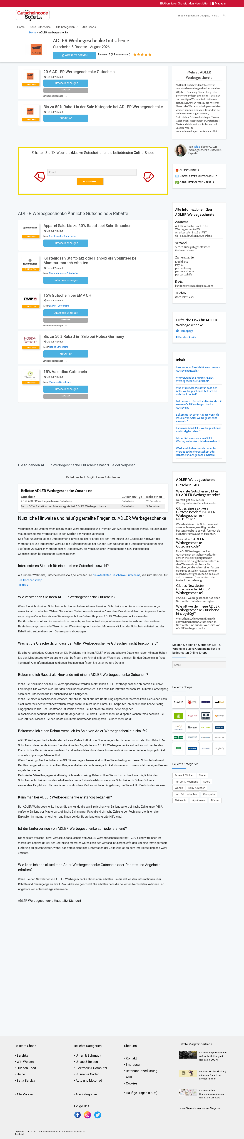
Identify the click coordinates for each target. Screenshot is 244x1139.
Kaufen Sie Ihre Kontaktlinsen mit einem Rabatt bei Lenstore (212, 1094)
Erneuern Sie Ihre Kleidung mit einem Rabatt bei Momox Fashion (212, 1075)
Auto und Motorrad (89, 1080)
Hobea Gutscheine (58, 347)
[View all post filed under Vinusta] (178, 702)
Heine (21, 1074)
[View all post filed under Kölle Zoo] (206, 727)
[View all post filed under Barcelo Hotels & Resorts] (192, 727)
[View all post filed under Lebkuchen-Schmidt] (192, 702)
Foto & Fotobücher (186, 794)
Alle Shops (89, 27)
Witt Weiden (25, 1062)
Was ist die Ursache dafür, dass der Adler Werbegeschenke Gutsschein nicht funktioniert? (196, 391)
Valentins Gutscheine (60, 382)
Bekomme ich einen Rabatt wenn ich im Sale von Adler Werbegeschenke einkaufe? (197, 418)
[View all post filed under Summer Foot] (192, 715)
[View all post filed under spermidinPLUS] (219, 737)
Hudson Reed (26, 1068)
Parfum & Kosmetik (186, 781)
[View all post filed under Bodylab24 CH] (219, 727)
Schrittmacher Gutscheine (62, 236)
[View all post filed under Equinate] (178, 727)
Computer (209, 794)
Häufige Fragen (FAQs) (142, 1093)
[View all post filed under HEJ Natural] (178, 715)
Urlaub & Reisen (87, 1062)
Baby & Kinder (196, 788)
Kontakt (131, 1058)
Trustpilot (19, 1134)
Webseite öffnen (76, 55)
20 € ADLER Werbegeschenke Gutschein (79, 72)
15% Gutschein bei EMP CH (67, 295)
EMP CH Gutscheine (59, 305)
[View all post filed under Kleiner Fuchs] (206, 702)
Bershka (22, 1055)
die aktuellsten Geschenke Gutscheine (116, 575)
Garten (94, 1074)
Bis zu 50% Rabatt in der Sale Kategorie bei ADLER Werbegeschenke (103, 107)
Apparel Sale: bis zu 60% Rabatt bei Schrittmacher (87, 225)
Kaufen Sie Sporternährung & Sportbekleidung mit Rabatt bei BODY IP (213, 1056)
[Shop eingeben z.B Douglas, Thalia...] (224, 15)
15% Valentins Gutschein (65, 371)
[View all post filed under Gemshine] (192, 737)
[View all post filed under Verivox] (219, 715)
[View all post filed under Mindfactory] (206, 748)
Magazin (220, 3)
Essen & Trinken (184, 775)
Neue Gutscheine (40, 27)
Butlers (23, 585)
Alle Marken (25, 1094)
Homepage (186, 330)
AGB (129, 1077)
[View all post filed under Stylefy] (219, 748)
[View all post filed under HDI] (178, 748)
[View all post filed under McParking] (192, 748)
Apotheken (198, 800)
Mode (202, 775)
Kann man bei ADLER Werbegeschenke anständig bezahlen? (198, 429)
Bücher (215, 800)
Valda (196, 146)
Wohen (179, 788)
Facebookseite (187, 337)
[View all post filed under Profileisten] (206, 737)
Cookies (132, 1083)
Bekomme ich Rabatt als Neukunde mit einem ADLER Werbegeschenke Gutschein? (199, 404)
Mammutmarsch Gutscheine (63, 273)
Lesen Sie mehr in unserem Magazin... (200, 1108)
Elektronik (180, 800)
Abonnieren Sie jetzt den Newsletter (185, 3)
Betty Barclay (26, 1080)
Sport (206, 781)
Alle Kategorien (65, 27)
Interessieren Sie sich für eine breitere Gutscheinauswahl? (198, 369)
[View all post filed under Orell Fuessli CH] (219, 702)
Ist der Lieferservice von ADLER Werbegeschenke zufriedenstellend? (198, 440)
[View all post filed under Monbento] (206, 715)
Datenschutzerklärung (141, 1071)
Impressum (134, 1064)
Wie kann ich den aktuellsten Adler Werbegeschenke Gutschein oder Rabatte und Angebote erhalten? (196, 452)
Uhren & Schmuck (88, 1055)
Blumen (81, 1074)
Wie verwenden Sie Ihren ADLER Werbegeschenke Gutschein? (194, 379)
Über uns (130, 1046)
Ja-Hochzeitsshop (30, 580)
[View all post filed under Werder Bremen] (178, 737)
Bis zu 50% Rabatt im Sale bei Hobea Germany (83, 336)
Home (21, 27)
